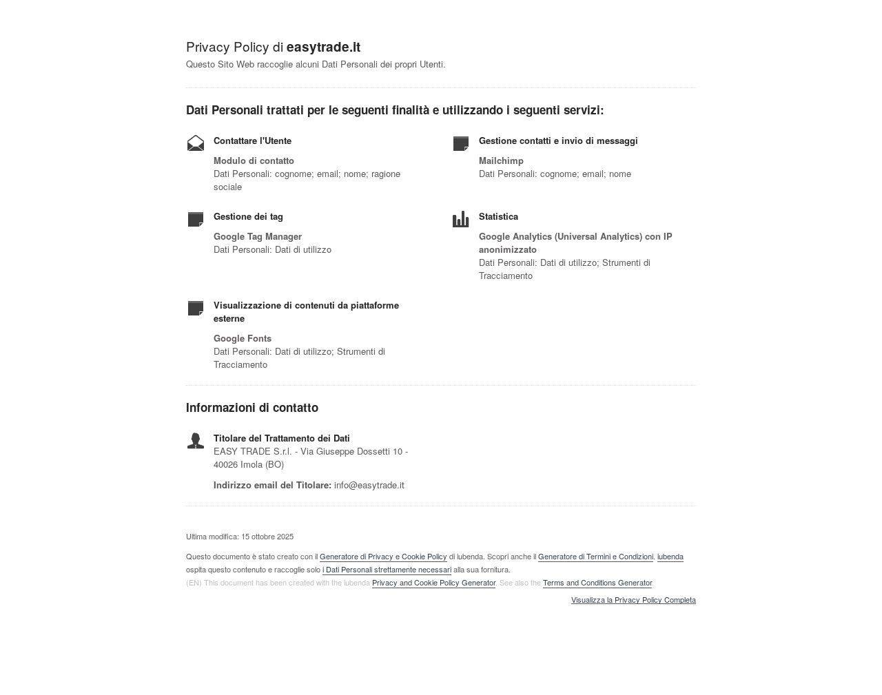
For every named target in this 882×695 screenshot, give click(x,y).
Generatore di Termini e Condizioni (595, 555)
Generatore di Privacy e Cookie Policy (383, 555)
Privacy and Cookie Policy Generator (433, 582)
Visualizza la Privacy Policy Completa (633, 600)
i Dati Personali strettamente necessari (386, 568)
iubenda (670, 555)
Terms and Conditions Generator (597, 582)
